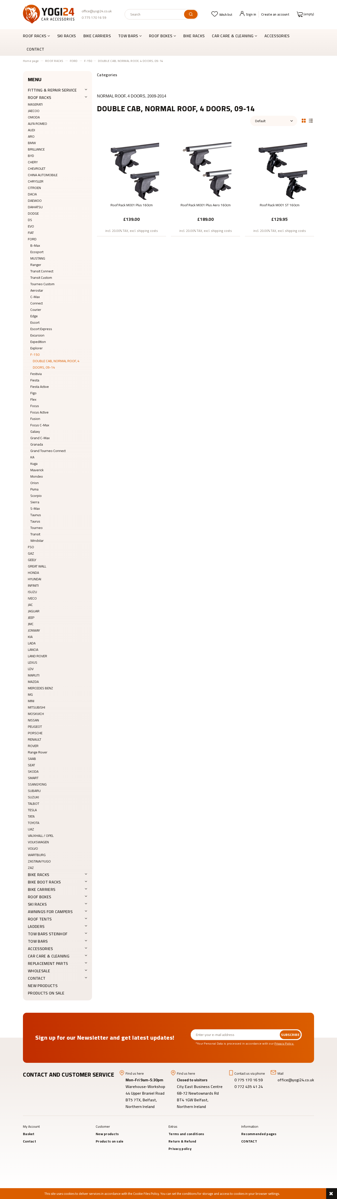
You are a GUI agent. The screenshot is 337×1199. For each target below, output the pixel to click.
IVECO (32, 598)
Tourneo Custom (42, 284)
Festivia (36, 374)
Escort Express (41, 329)
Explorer (36, 348)
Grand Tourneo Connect (48, 451)
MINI (31, 701)
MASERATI (35, 104)
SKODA (33, 771)
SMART (33, 778)
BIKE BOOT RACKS (44, 882)
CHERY (33, 162)
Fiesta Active (39, 386)
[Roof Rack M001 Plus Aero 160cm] (205, 168)
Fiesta (34, 380)
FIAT (31, 232)
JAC (30, 604)
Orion (34, 483)
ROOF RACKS (39, 97)
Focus (34, 406)
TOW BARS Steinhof (47, 933)
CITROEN (34, 188)
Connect (36, 303)
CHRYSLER (35, 181)
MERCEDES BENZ (40, 688)
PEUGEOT (35, 726)
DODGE (33, 213)
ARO (31, 136)
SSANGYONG (37, 784)
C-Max (35, 297)
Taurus (35, 521)
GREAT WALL (37, 566)
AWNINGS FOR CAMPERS (50, 911)
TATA (31, 816)
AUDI (31, 130)
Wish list (225, 14)
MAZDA (33, 681)
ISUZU (32, 592)
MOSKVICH (36, 714)
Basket (29, 1134)
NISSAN (33, 720)
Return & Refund (182, 1141)
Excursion (37, 335)
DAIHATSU (35, 207)
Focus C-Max (39, 425)
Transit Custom (41, 277)
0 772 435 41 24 (249, 1086)
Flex (33, 399)
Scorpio (36, 495)
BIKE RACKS (38, 874)
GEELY (32, 560)
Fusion (35, 418)
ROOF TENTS (40, 919)
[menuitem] (38, 35)
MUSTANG (37, 258)
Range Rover (37, 752)
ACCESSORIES (40, 948)
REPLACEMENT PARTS (48, 963)
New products (42, 985)
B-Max (35, 245)
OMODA (34, 117)
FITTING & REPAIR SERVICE (52, 90)
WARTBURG (37, 855)
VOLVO (33, 848)
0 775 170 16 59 (94, 17)
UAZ (31, 829)
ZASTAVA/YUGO (39, 861)
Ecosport (36, 252)
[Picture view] (304, 120)
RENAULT (34, 739)
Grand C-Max (40, 438)
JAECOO (33, 111)
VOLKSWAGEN (38, 842)
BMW (32, 143)
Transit (35, 534)
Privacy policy (179, 1148)
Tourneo (36, 528)
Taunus (35, 515)
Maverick (37, 470)
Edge (34, 316)
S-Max (35, 508)
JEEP (31, 617)
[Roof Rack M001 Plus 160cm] (131, 168)
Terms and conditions (186, 1134)
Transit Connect (41, 271)
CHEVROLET (36, 168)
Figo (33, 393)
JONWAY (34, 630)
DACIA (32, 194)
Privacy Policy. (284, 1043)
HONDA (33, 572)
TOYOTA (33, 823)
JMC (31, 624)
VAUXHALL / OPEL (41, 835)
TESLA (32, 810)
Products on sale (46, 993)
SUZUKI (33, 797)
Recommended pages (259, 1134)
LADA (32, 643)
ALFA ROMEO (37, 123)
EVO (31, 226)
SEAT (31, 765)
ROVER (33, 746)
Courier (35, 309)
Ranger (35, 265)
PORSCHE (35, 733)
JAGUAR (33, 611)
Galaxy (35, 431)
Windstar (37, 540)
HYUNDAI (34, 579)
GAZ (31, 553)
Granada (36, 444)
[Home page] (48, 14)
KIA (30, 637)
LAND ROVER (37, 656)
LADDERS (36, 926)
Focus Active (39, 412)
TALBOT (33, 803)
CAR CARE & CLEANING (48, 956)
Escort (34, 322)
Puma (34, 489)
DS (30, 220)
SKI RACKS (37, 904)
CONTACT (36, 978)
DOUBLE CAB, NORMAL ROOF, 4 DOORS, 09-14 (56, 364)
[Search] (191, 14)
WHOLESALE (39, 970)
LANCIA (33, 649)
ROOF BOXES (39, 896)
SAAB (32, 758)
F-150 (34, 354)
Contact (29, 1141)
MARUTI (33, 675)
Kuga (33, 463)
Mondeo (36, 476)
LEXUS (32, 662)
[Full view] (311, 120)
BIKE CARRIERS (41, 889)
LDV (31, 669)
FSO (31, 547)
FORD (32, 239)
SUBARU (34, 790)
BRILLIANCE (36, 149)
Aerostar (36, 290)
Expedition (38, 341)
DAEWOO (35, 200)
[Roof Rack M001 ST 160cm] (279, 168)
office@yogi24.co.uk (97, 11)
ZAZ (31, 867)
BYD (31, 155)
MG (30, 694)
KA (32, 457)
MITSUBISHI (36, 707)
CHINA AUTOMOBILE (42, 175)
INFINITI (33, 585)
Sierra (34, 502)
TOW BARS (38, 941)
